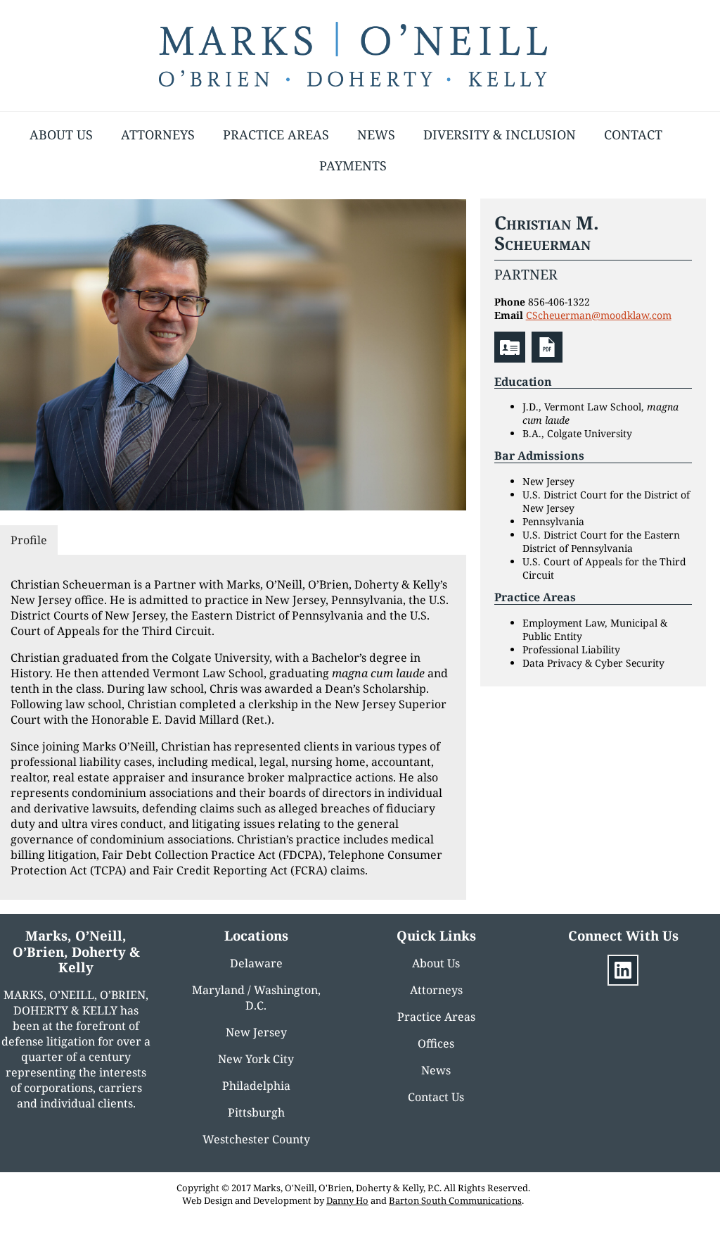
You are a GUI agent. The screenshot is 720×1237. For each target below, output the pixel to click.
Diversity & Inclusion (499, 134)
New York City (256, 1059)
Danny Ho (347, 1200)
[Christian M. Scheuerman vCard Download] (511, 358)
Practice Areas (276, 134)
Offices (436, 1043)
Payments (353, 165)
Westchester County (256, 1139)
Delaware (256, 963)
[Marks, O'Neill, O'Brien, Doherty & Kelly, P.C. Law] (353, 82)
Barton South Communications (455, 1200)
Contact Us (436, 1097)
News (376, 134)
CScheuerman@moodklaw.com (598, 315)
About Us (61, 134)
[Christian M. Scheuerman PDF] (549, 358)
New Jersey (256, 1032)
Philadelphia (256, 1085)
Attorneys (158, 134)
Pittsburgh (256, 1112)
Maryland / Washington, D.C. (256, 997)
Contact (633, 134)
